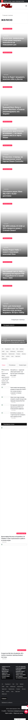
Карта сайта (8, 713)
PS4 (13, 349)
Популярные (12, 365)
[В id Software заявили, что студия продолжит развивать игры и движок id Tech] (5, 414)
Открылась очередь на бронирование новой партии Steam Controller (13, 159)
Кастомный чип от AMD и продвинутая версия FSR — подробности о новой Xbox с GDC (13, 274)
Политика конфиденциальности (16, 711)
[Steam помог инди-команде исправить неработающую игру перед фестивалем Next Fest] (5, 399)
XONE (3, 351)
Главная (4, 15)
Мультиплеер (20, 351)
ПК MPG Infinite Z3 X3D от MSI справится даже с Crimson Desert (14, 228)
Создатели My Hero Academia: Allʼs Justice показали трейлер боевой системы (12, 655)
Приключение (11, 353)
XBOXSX (21, 349)
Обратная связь (18, 713)
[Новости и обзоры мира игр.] (7, 6)
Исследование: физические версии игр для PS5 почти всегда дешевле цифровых (17, 406)
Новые (3, 365)
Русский (18, 719)
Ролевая (18, 353)
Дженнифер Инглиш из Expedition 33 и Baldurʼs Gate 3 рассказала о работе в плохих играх (13, 538)
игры (12, 356)
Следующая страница (18, 319)
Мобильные (12, 351)
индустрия (17, 356)
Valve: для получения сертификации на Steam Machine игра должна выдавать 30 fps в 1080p (13, 309)
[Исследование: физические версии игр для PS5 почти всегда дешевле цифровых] (5, 407)
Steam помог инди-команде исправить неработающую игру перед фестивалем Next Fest (18, 399)
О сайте (4, 711)
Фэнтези (24, 353)
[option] (14, 336)
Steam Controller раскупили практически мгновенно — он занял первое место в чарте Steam (13, 133)
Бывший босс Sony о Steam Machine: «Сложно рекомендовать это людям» (14, 110)
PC (2, 349)
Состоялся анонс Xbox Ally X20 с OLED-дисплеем (12, 193)
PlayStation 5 (8, 349)
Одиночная (4, 353)
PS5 (17, 349)
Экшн (3, 356)
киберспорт (4, 358)
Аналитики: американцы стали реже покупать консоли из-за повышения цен (13, 41)
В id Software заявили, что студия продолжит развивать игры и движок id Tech (13, 340)
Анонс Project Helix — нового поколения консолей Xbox (12, 252)
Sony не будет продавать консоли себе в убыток (14, 78)
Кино (7, 351)
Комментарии (22, 365)
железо (7, 356)
